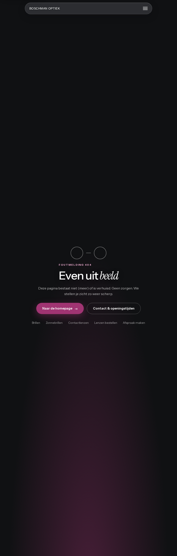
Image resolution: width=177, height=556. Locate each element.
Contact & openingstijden (113, 308)
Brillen (36, 322)
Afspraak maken (134, 322)
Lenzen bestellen (105, 322)
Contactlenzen (78, 322)
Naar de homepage (60, 308)
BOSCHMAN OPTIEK (44, 8)
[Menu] (145, 8)
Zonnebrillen (54, 322)
